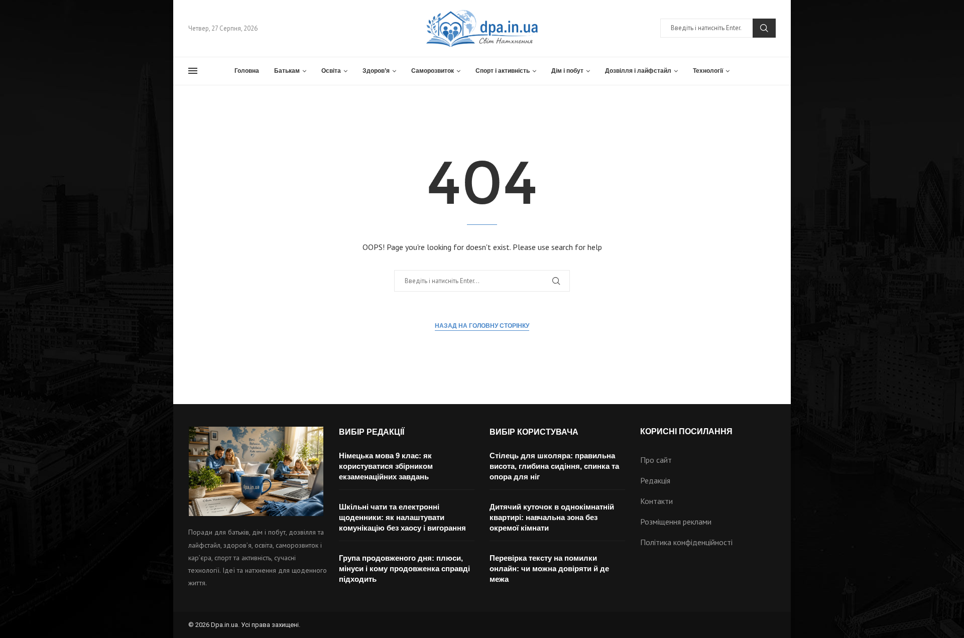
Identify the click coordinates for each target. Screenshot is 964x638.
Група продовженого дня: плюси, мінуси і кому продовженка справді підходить (404, 568)
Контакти (656, 501)
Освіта (331, 70)
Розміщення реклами (675, 522)
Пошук (764, 28)
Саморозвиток (432, 70)
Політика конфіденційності (686, 542)
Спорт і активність (502, 70)
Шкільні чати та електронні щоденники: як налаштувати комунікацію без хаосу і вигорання (402, 517)
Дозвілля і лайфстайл (638, 70)
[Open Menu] (192, 70)
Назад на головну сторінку (482, 325)
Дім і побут (567, 70)
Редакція (655, 480)
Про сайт (656, 460)
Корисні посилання (686, 432)
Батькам (287, 70)
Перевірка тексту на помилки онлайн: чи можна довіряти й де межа (549, 568)
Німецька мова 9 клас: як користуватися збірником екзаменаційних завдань (386, 466)
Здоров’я (376, 70)
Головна (246, 70)
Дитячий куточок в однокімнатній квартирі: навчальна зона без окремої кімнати (552, 517)
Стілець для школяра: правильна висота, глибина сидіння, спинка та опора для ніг (554, 466)
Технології (708, 70)
